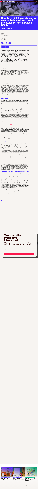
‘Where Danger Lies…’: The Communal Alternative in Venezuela (30, 479)
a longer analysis (18, 67)
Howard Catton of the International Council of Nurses (9, 70)
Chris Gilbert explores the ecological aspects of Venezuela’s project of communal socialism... (30, 482)
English (2, 33)
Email (5, 249)
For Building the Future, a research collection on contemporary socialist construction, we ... (6, 481)
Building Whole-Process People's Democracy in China (19, 479)
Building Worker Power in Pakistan (6, 479)
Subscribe (19, 253)
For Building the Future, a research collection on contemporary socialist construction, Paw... (18, 481)
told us (11, 123)
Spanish (2, 34)
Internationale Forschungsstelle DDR (7, 63)
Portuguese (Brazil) (5, 35)
